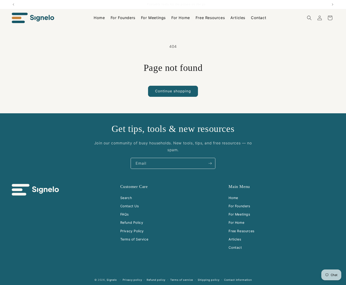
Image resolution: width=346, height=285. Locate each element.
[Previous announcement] (13, 4)
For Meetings (239, 214)
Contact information (238, 279)
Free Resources (241, 231)
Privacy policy (132, 279)
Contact (235, 247)
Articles (235, 239)
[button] (309, 18)
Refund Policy (131, 222)
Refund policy (156, 279)
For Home (236, 222)
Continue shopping (173, 91)
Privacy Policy (132, 231)
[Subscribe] (210, 163)
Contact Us (129, 206)
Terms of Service (134, 239)
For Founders (239, 206)
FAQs (124, 214)
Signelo (112, 279)
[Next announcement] (332, 4)
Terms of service (181, 279)
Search (126, 198)
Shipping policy (209, 279)
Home (233, 198)
